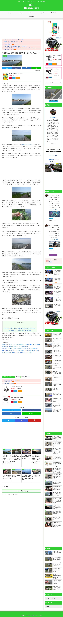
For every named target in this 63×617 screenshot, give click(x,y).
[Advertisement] (21, 29)
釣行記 (9, 376)
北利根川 (5, 376)
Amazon (18, 78)
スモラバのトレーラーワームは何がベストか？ (56, 389)
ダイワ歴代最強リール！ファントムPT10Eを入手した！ (56, 379)
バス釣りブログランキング (9, 49)
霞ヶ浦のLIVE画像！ (7, 44)
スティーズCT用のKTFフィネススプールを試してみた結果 (56, 351)
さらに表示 (54, 209)
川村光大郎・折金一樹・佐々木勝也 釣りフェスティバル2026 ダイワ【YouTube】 (20, 47)
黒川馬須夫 (53, 117)
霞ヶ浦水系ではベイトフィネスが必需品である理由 (56, 367)
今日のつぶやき (53, 254)
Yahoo (13, 78)
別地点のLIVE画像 (53, 100)
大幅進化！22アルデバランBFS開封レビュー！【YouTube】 (15, 46)
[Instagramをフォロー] (21, 420)
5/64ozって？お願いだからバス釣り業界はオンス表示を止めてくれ (56, 334)
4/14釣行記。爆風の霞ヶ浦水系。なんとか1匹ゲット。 (15, 346)
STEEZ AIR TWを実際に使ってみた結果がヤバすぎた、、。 (56, 405)
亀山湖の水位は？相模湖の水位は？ (10, 43)
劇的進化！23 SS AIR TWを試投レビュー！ (57, 306)
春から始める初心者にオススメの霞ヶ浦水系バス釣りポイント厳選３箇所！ (21, 350)
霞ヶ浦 (14, 376)
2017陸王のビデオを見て (27, 144)
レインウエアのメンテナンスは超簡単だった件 (56, 394)
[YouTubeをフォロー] (34, 420)
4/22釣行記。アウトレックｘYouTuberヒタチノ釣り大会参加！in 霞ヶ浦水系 (21, 344)
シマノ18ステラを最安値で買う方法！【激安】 (56, 340)
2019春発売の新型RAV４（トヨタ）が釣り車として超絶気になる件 (56, 362)
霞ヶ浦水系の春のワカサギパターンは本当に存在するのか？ (17, 352)
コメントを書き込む (21, 491)
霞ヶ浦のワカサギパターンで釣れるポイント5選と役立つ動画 (56, 410)
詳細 (50, 262)
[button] (60, 82)
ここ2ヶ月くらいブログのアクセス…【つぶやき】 (13, 39)
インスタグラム (53, 155)
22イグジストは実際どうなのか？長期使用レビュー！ (56, 384)
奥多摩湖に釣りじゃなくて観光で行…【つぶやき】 (13, 41)
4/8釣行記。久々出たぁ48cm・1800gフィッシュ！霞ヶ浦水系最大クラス (20, 348)
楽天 (10, 78)
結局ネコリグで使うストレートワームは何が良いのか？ (56, 400)
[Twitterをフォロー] (8, 420)
